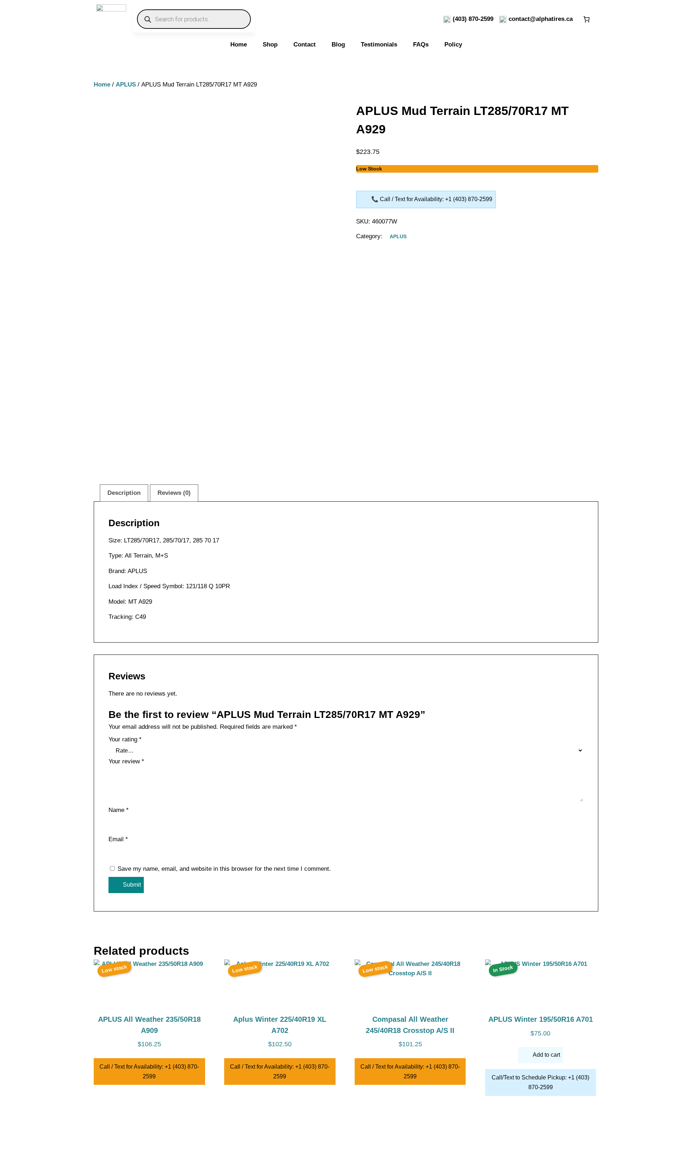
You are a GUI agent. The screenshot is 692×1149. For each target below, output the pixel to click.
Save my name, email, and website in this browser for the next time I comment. (224, 868)
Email (118, 839)
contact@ (522, 18)
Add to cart (546, 1055)
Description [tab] (124, 492)
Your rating (125, 739)
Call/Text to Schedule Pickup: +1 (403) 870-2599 (540, 1082)
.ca (568, 18)
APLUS (126, 84)
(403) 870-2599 (473, 18)
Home (102, 84)
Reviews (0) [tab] (174, 492)
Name (118, 810)
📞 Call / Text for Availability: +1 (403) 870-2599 (431, 199)
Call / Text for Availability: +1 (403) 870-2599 (149, 1071)
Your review (126, 761)
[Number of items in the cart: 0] (586, 19)
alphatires (550, 18)
